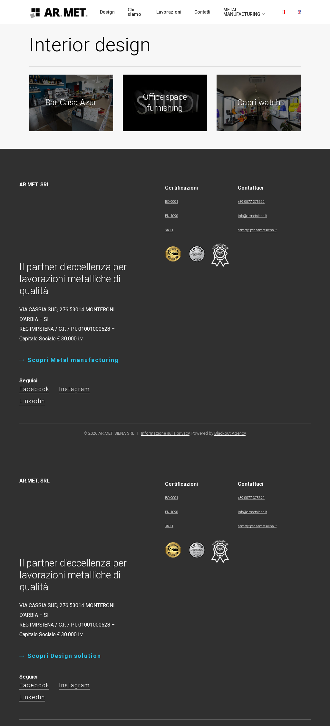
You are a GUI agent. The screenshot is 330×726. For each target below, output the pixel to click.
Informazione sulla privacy (165, 433)
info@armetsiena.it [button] (252, 216)
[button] (73, 360)
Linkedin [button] (32, 401)
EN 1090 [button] (171, 216)
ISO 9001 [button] (171, 201)
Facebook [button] (34, 389)
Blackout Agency (230, 433)
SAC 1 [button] (169, 230)
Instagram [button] (74, 389)
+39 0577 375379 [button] (251, 201)
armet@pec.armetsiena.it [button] (257, 230)
